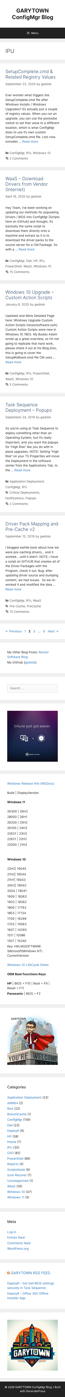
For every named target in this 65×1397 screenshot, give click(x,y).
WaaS (27, 266)
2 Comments (19, 158)
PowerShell (13, 266)
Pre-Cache (17, 606)
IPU (28, 153)
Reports (13, 1164)
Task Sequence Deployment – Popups (28, 407)
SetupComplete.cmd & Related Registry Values (30, 74)
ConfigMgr (17, 153)
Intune (11, 1142)
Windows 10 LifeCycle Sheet (28, 965)
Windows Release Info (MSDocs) (30, 783)
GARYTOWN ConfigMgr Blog (32, 13)
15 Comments (19, 272)
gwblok (30, 662)
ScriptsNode (16, 1169)
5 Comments (19, 384)
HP (35, 261)
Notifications (14, 498)
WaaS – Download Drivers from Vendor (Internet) (26, 184)
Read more (30, 141)
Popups (30, 498)
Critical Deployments (24, 492)
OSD (10, 1153)
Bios (10, 1108)
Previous (13, 631)
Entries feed (16, 1237)
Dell (29, 261)
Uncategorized (18, 1181)
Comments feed (19, 1243)
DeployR (13, 1131)
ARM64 (12, 1103)
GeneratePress (35, 1391)
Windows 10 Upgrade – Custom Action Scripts (29, 294)
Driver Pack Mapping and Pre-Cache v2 (31, 526)
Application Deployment (27, 481)
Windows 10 (42, 153)
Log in (11, 1232)
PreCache (34, 606)
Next (53, 631)
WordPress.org (18, 1248)
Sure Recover (17, 1175)
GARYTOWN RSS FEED (30, 1273)
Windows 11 (15, 1197)
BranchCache (17, 1114)
